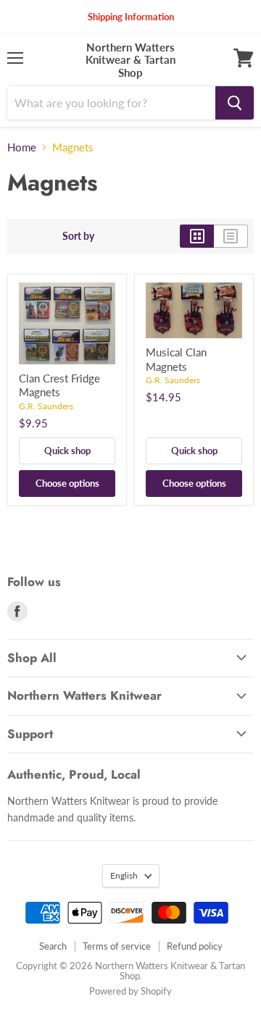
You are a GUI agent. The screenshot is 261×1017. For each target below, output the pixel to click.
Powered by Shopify (130, 991)
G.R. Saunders (46, 406)
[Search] (234, 103)
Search (53, 946)
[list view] (231, 236)
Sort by (78, 236)
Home (21, 147)
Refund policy (195, 946)
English (124, 875)
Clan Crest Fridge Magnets (59, 385)
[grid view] (197, 236)
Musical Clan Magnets (176, 359)
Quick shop (67, 450)
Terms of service (117, 946)
